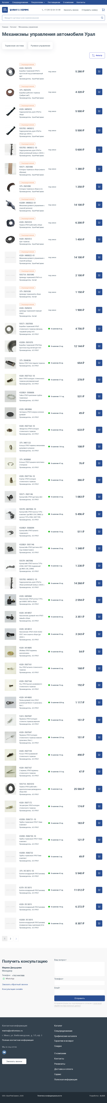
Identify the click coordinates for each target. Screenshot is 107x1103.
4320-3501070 (25, 68)
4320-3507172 (25, 802)
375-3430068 (25, 459)
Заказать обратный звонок (15, 984)
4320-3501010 (25, 222)
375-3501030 (25, 291)
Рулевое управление (40, 45)
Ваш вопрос (60, 959)
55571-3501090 (26, 166)
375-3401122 (25, 442)
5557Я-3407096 (26, 560)
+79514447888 (18, 975)
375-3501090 (25, 186)
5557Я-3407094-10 (27, 509)
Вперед (16, 938)
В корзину (99, 71)
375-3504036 (25, 360)
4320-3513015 (25, 904)
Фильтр (99, 55)
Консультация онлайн (12, 989)
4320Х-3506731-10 (27, 819)
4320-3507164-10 (27, 426)
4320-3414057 (25, 612)
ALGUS (102, 1096)
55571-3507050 (26, 323)
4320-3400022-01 (27, 255)
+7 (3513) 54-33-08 (52, 9)
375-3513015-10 (26, 870)
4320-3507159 (25, 751)
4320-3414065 (25, 697)
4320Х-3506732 (26, 852)
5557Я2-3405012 (26, 128)
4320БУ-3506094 (26, 527)
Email (57, 987)
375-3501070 (25, 90)
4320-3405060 (25, 596)
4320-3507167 (25, 767)
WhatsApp (10, 978)
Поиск (102, 18)
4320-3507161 (25, 664)
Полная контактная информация (18, 1040)
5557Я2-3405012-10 (28, 147)
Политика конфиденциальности (49, 1096)
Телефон (58, 978)
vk (4, 1052)
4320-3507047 (25, 732)
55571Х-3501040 (26, 274)
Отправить (80, 998)
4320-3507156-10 (27, 476)
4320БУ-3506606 (26, 392)
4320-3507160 (25, 681)
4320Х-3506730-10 (27, 836)
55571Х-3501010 (26, 784)
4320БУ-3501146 (26, 544)
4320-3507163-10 (27, 375)
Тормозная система (14, 45)
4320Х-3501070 (26, 342)
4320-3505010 (25, 308)
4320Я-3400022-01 (27, 202)
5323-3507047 (25, 716)
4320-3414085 (25, 647)
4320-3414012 (25, 629)
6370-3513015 (25, 887)
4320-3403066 (25, 409)
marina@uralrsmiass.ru (12, 1030)
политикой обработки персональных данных (78, 1004)
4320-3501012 (25, 238)
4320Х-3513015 (26, 919)
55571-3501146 (26, 494)
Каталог (5, 10)
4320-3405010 (25, 109)
